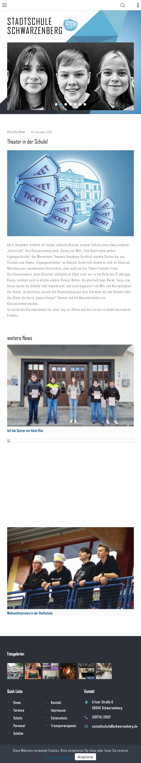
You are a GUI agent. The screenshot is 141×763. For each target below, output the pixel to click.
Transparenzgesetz (63, 725)
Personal (19, 725)
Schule (17, 718)
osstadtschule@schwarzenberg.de (114, 726)
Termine (18, 710)
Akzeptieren (85, 757)
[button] (56, 104)
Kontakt (56, 702)
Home (17, 702)
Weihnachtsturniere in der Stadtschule (30, 613)
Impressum (58, 710)
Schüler (18, 733)
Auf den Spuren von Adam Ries (25, 430)
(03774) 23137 (101, 717)
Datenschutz (59, 718)
